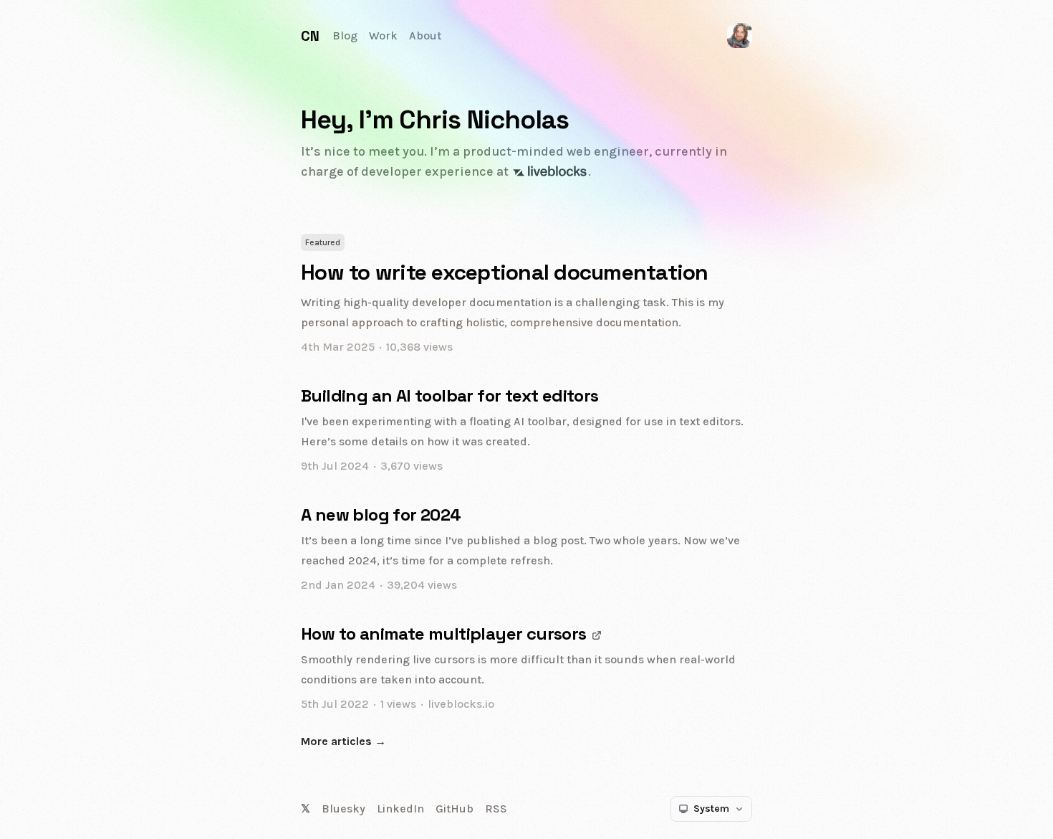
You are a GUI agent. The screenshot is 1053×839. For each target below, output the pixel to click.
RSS (496, 808)
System (711, 808)
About (425, 35)
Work (383, 35)
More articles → (343, 741)
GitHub (454, 808)
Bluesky (343, 808)
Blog (344, 35)
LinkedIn (400, 808)
